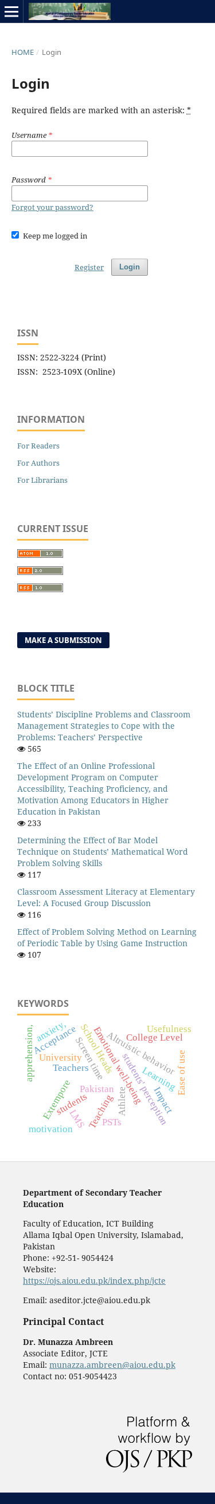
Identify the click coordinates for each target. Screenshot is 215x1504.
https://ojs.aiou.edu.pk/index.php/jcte (94, 1280)
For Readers (38, 446)
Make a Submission (63, 640)
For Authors (38, 463)
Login (129, 267)
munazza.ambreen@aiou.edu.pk (112, 1364)
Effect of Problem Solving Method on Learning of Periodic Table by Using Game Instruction (107, 937)
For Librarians (42, 480)
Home (22, 52)
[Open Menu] (11, 11)
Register (89, 267)
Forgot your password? (52, 207)
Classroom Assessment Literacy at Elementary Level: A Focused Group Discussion (106, 897)
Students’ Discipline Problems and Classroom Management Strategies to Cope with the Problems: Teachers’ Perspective (103, 726)
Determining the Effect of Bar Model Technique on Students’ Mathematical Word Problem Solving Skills (102, 851)
